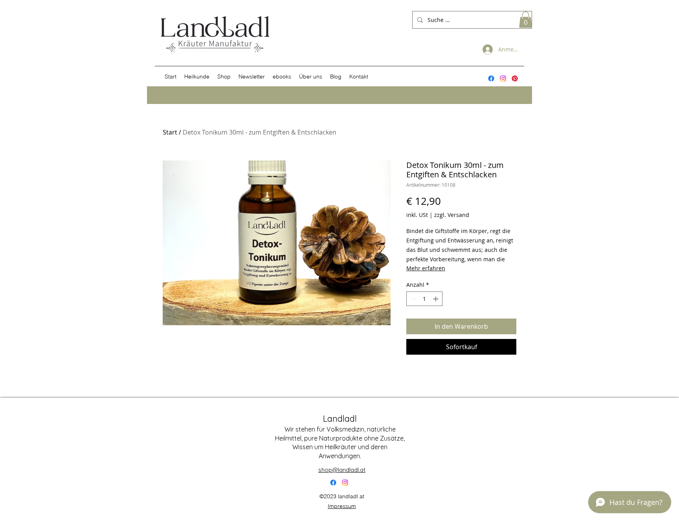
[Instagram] (503, 78)
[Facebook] (333, 482)
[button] (525, 19)
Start (170, 132)
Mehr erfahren (425, 268)
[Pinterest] (515, 78)
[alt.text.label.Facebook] (491, 78)
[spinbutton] (424, 299)
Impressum (342, 506)
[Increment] (436, 299)
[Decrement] (412, 299)
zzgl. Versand (451, 215)
